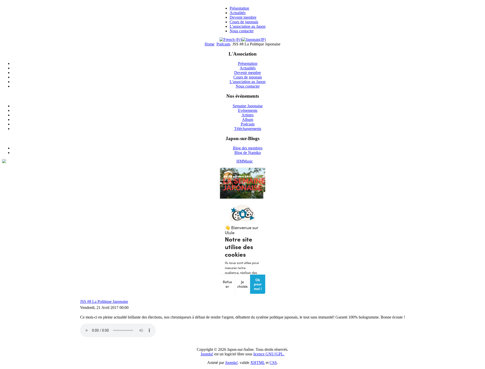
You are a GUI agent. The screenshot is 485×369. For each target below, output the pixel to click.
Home (209, 44)
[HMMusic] (242, 161)
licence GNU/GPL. (268, 354)
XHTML (257, 362)
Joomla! (207, 354)
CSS (273, 362)
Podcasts (223, 44)
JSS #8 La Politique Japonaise (104, 301)
